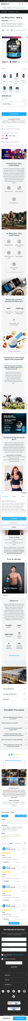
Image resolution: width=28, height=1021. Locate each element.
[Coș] (22, 4)
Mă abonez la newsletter (9, 959)
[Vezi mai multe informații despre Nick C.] (24, 905)
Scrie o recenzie (22, 816)
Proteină (4, 830)
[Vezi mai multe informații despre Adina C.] (24, 867)
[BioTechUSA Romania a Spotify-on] (19, 992)
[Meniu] (25, 4)
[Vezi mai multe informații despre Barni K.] (24, 886)
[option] (14, 1)
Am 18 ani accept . (14, 955)
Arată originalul (16, 859)
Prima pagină (4, 11)
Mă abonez (14, 963)
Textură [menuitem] (22, 802)
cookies (23, 1015)
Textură (20, 827)
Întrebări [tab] (12, 813)
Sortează (11, 843)
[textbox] (14, 822)
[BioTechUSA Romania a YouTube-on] (13, 992)
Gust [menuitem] (5, 802)
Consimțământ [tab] (5, 496)
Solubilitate (14, 827)
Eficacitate (14, 830)
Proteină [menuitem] (14, 805)
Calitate (8, 827)
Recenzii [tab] (5, 813)
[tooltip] (18, 788)
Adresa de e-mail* (7, 949)
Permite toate (14, 518)
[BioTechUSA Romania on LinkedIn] (24, 992)
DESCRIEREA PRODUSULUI (8, 146)
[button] (8, 21)
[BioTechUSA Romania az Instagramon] (8, 992)
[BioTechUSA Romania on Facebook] (3, 992)
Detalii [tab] (14, 496)
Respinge (14, 527)
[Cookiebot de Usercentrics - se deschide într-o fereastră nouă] (21, 493)
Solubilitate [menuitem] (16, 802)
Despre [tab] (23, 496)
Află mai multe (14, 655)
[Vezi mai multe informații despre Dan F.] (24, 848)
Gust (3, 100)
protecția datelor (16, 1015)
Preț (9, 830)
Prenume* (5, 944)
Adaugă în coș (19, 1018)
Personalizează (13, 522)
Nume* (4, 939)
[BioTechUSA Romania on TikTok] (13, 997)
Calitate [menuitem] (9, 802)
